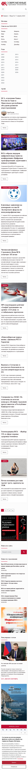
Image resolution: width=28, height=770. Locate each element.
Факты (5, 285)
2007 (2, 54)
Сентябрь (4, 42)
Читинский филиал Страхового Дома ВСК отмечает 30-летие (10, 252)
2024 (2, 83)
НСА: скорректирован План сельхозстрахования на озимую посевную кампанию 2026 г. (11, 598)
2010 (2, 62)
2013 (16, 54)
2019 (2, 69)
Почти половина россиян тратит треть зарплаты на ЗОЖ (12, 483)
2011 (2, 65)
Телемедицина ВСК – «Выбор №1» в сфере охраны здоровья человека (14, 434)
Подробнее (20, 758)
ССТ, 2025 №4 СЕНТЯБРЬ (9, 679)
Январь (3, 31)
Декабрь (16, 44)
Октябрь (16, 42)
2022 (2, 77)
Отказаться (14, 766)
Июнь (15, 36)
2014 (16, 57)
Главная (5, 16)
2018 (16, 67)
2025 (16, 69)
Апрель (16, 34)
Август (16, 39)
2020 (2, 72)
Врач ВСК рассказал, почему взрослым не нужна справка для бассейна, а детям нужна (14, 566)
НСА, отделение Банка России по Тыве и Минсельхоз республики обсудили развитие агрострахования (11, 103)
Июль (3, 39)
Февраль (16, 31)
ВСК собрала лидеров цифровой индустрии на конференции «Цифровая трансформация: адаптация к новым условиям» (14, 158)
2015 (16, 59)
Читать (4, 127)
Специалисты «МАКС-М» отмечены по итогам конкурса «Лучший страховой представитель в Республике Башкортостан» (14, 402)
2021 (2, 75)
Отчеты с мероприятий (10, 136)
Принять (14, 762)
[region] (14, 752)
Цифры (5, 461)
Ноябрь (3, 44)
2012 (2, 67)
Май (2, 36)
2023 (2, 80)
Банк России (10, 112)
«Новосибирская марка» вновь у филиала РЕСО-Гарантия (11, 339)
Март (2, 34)
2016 (16, 62)
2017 (16, 65)
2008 (2, 57)
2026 (16, 72)
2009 (2, 59)
